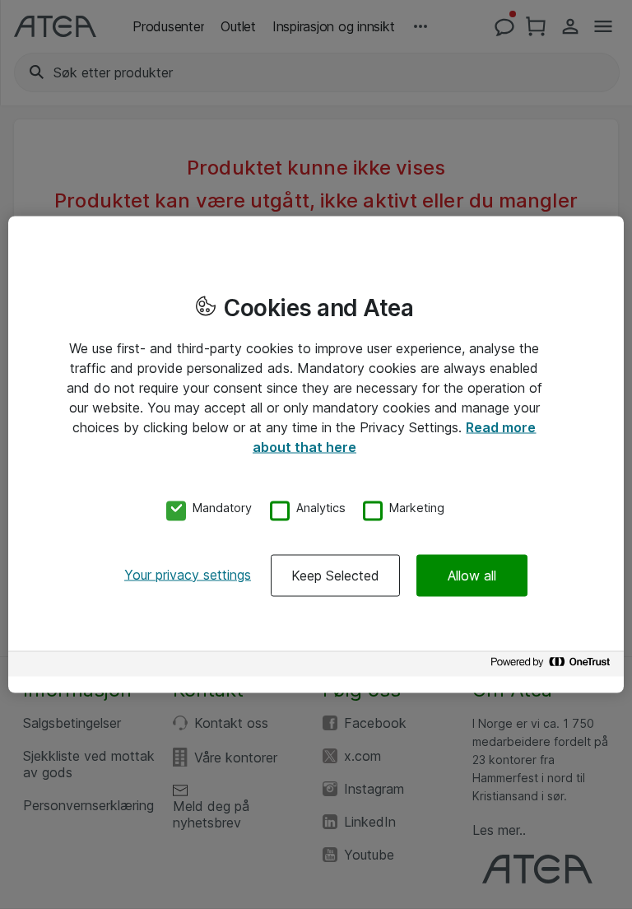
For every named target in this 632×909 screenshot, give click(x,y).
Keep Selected (335, 574)
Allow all (472, 574)
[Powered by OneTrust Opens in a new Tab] (553, 665)
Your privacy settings (187, 574)
